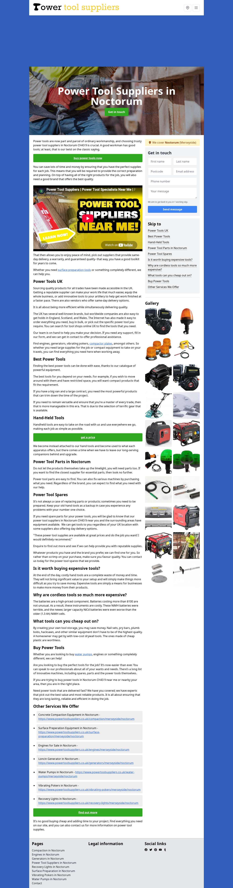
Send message (172, 209)
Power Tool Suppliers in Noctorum (54, 863)
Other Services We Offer (163, 287)
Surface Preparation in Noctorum (53, 871)
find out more (87, 812)
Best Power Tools (159, 236)
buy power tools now (88, 158)
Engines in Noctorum (45, 854)
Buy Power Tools (158, 281)
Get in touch (116, 112)
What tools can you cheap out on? (170, 275)
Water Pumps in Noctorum (49, 879)
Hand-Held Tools (158, 242)
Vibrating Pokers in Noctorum (51, 875)
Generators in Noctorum (48, 858)
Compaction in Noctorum (48, 850)
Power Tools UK (158, 230)
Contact (37, 883)
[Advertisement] (116, 41)
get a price (88, 437)
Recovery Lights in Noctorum (50, 867)
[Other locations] (187, 7)
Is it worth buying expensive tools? (170, 259)
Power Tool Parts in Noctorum (167, 248)
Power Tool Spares (160, 254)
